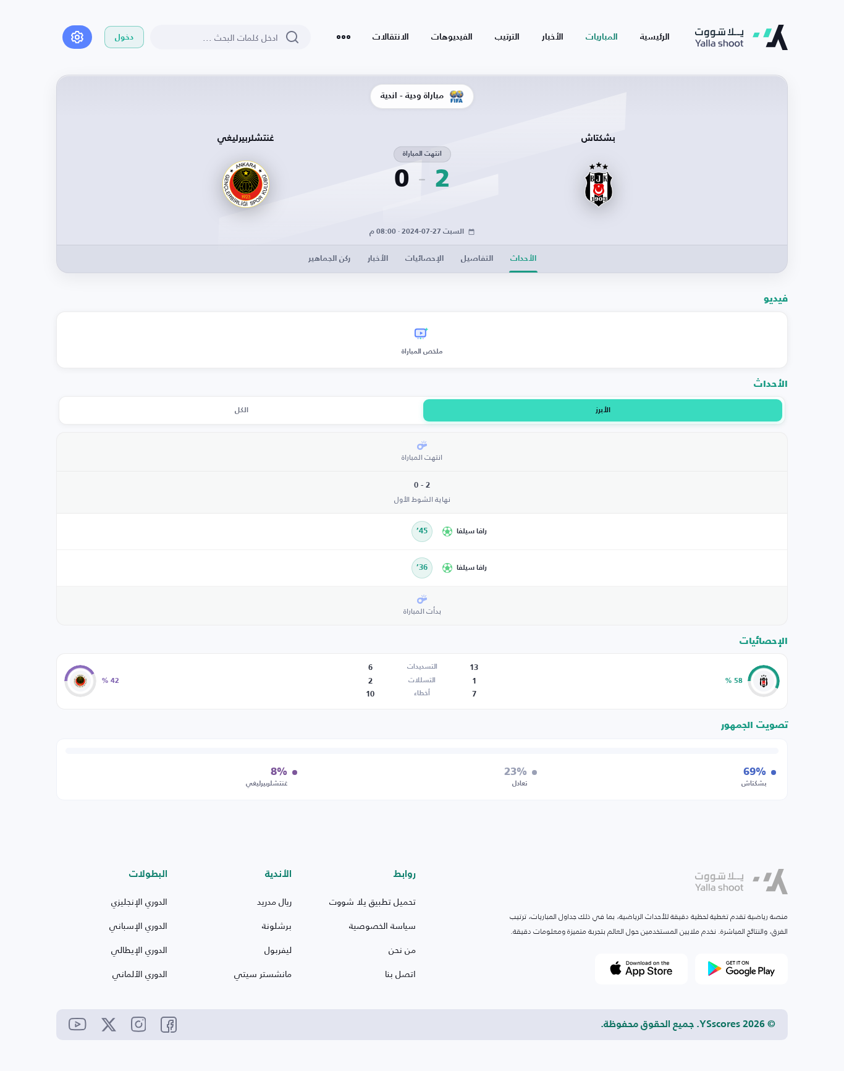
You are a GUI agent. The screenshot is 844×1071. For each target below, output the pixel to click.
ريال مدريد (274, 901)
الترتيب (507, 37)
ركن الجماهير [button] (329, 259)
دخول (124, 37)
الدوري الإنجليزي (139, 901)
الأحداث (523, 259)
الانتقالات (391, 37)
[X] (108, 1024)
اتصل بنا (400, 973)
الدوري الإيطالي (139, 949)
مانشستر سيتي (263, 973)
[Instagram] (138, 1024)
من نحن (402, 949)
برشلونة (277, 925)
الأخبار (552, 37)
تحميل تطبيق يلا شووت (372, 901)
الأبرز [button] (603, 410)
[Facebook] (169, 1025)
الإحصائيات (424, 259)
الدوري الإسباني (138, 925)
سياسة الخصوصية (382, 925)
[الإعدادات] (77, 37)
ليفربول (278, 949)
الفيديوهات (452, 37)
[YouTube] (78, 1024)
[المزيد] (343, 37)
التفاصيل (477, 259)
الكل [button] (241, 410)
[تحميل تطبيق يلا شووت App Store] (641, 969)
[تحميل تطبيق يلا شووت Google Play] (741, 969)
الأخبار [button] (378, 259)
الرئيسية (655, 37)
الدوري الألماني (139, 973)
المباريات (602, 37)
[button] (610, 531)
